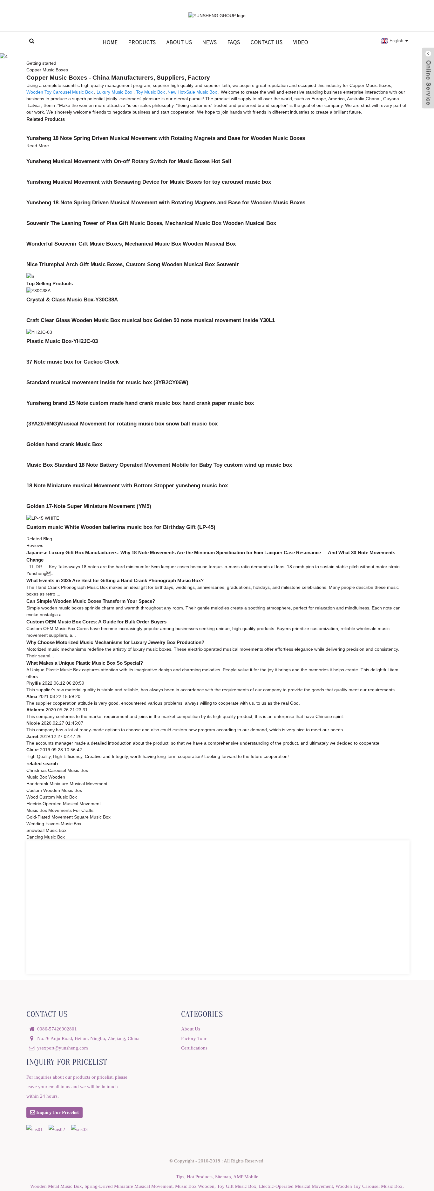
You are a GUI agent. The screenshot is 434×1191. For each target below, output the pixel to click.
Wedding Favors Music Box (53, 823)
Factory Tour (194, 1038)
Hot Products (200, 1176)
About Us (179, 42)
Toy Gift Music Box (236, 1186)
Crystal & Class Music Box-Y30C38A (72, 299)
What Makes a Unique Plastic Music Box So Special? (84, 663)
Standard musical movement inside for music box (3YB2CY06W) (107, 382)
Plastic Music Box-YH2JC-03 (62, 341)
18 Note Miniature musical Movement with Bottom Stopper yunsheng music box (127, 485)
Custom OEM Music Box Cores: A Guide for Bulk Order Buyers (96, 621)
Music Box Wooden (45, 777)
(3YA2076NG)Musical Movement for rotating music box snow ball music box (122, 423)
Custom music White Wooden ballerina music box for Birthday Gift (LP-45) (120, 527)
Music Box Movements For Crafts (59, 810)
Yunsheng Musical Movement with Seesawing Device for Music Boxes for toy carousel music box (148, 182)
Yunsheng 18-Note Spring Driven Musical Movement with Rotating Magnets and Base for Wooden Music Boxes (165, 202)
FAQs (233, 42)
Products (142, 42)
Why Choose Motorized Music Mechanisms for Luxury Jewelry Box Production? (115, 642)
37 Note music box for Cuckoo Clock (72, 362)
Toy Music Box (150, 92)
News (209, 42)
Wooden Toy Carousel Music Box (59, 92)
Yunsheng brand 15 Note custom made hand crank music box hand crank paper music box (140, 403)
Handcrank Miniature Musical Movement (66, 783)
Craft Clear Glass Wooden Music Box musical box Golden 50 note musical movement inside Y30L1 (150, 320)
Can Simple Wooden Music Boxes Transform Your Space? (90, 601)
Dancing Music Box (45, 836)
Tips (180, 1176)
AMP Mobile (245, 1176)
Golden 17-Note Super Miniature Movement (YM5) (88, 506)
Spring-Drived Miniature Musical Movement (129, 1186)
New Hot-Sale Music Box (192, 92)
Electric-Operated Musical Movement (63, 803)
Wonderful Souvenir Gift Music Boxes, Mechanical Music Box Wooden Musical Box (131, 243)
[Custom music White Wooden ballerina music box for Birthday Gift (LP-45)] (42, 517)
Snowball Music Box (46, 830)
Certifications (194, 1047)
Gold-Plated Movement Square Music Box (68, 816)
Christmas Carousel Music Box (57, 770)
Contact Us (267, 42)
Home (110, 42)
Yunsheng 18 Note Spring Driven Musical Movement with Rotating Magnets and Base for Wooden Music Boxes (165, 138)
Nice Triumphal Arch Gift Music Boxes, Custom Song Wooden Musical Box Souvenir (132, 264)
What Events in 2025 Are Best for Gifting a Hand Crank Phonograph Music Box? (115, 580)
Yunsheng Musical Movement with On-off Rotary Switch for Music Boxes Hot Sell (128, 161)
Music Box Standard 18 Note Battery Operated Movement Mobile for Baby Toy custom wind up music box (159, 465)
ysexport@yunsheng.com (62, 1047)
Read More (37, 145)
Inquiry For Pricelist (57, 1112)
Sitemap (223, 1176)
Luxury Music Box (114, 92)
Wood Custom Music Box (51, 796)
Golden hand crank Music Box (64, 444)
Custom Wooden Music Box (54, 790)
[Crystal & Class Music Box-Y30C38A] (38, 290)
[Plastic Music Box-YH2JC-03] (39, 331)
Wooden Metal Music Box (56, 1186)
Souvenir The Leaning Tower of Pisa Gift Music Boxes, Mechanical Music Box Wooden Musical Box (151, 223)
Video (300, 42)
